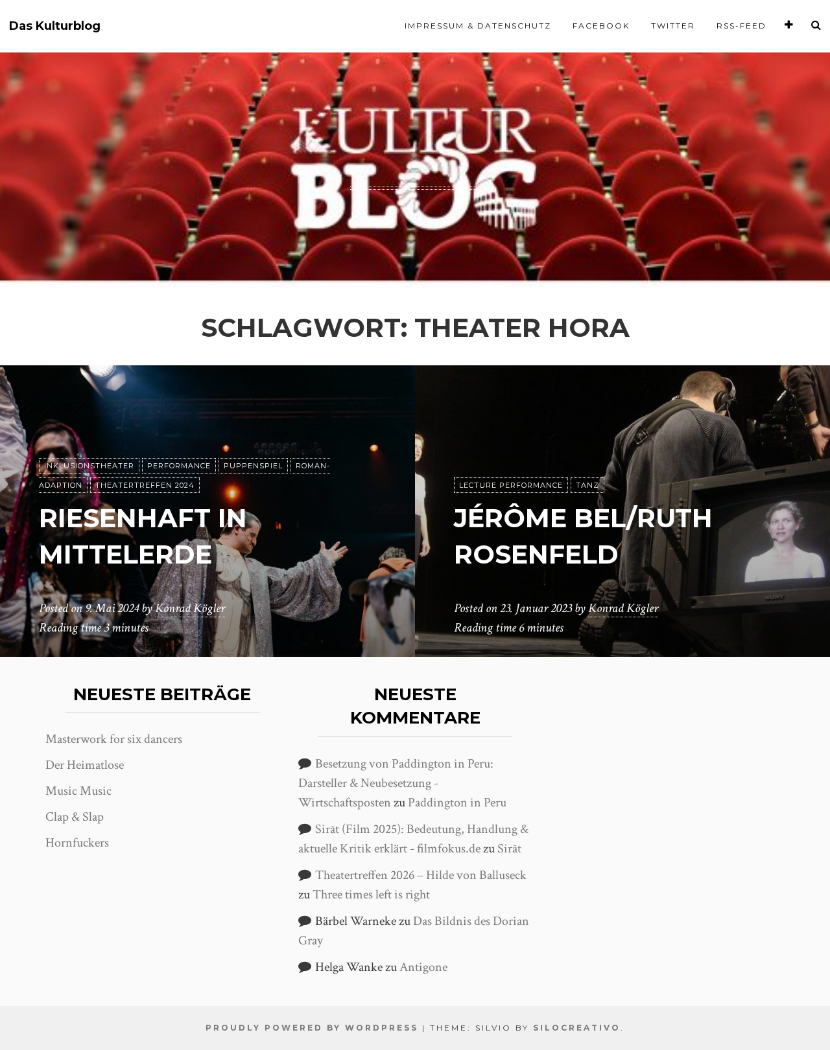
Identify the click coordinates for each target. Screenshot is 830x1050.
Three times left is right (371, 894)
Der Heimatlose (84, 765)
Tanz (587, 485)
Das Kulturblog (55, 26)
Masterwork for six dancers (113, 739)
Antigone (423, 967)
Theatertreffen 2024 (145, 485)
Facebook (601, 25)
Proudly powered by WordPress (312, 1028)
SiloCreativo (577, 1028)
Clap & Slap (74, 816)
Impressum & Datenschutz (478, 25)
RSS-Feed (741, 25)
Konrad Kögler (190, 608)
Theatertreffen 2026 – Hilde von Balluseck (421, 875)
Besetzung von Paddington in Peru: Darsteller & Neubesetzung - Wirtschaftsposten (395, 783)
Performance (179, 465)
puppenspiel (253, 465)
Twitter (673, 25)
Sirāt (509, 848)
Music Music (78, 790)
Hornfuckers (77, 842)
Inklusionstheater (89, 465)
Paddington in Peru (457, 802)
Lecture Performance (511, 485)
